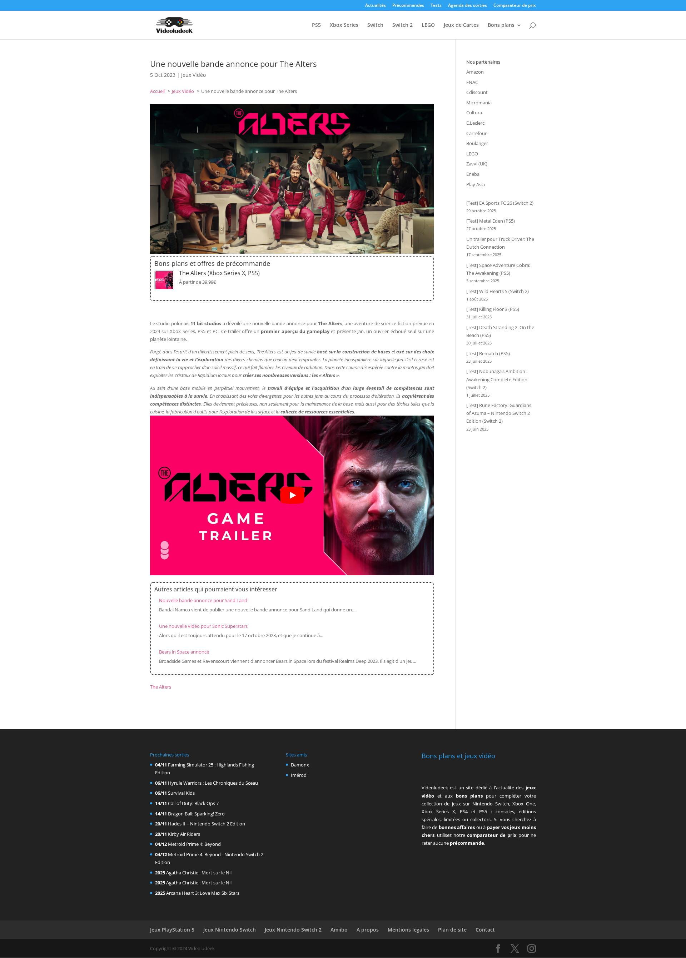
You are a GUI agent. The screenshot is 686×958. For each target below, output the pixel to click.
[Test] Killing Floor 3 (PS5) (492, 309)
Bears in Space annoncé (184, 652)
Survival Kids (181, 793)
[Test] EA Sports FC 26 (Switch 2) (499, 203)
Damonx (300, 764)
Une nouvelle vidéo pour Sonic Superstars (203, 626)
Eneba (472, 174)
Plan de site (452, 929)
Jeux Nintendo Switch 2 (293, 929)
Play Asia (475, 184)
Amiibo (339, 929)
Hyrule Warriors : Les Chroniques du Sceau (213, 783)
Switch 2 (402, 25)
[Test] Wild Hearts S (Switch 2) (497, 291)
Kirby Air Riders (184, 834)
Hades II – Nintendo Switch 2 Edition (206, 823)
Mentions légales (408, 929)
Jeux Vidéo (193, 74)
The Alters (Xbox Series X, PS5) (219, 273)
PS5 (316, 25)
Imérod (299, 775)
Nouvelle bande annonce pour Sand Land (203, 600)
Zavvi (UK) (476, 163)
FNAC (472, 82)
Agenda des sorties (467, 5)
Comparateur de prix (514, 5)
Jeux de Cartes (461, 25)
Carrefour (476, 133)
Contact (485, 929)
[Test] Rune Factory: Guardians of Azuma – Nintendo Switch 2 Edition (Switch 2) (498, 413)
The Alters (160, 687)
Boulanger (477, 143)
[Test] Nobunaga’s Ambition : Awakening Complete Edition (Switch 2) (496, 379)
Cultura (474, 112)
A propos (368, 929)
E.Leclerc (475, 123)
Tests (436, 5)
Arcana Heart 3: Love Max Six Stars (202, 893)
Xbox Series (344, 25)
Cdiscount (477, 92)
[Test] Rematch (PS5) (488, 353)
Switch (375, 25)
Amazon (475, 72)
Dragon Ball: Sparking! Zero (196, 813)
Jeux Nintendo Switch (229, 929)
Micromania (479, 102)
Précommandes (408, 5)
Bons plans (501, 25)
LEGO (428, 25)
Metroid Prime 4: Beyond (194, 844)
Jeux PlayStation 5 (172, 929)
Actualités (375, 5)
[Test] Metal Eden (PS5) (490, 221)
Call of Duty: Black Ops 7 (193, 803)
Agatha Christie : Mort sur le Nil (199, 872)
